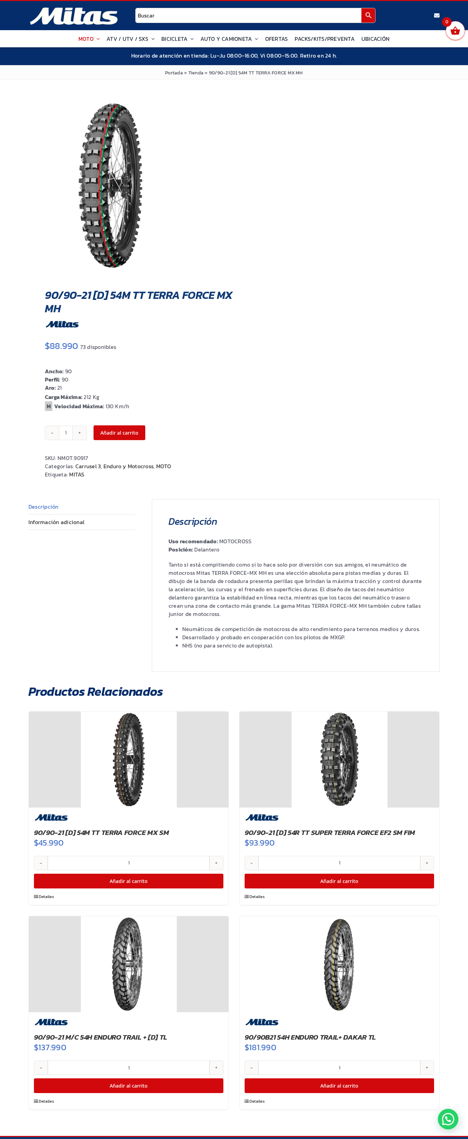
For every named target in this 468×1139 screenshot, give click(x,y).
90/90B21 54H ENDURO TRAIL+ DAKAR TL (310, 1037)
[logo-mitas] (73, 9)
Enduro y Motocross (128, 466)
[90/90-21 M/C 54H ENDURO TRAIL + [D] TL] (129, 964)
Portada (174, 72)
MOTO (163, 466)
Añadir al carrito (119, 432)
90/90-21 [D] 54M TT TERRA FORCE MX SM (101, 832)
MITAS (76, 474)
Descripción (43, 506)
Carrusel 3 (88, 466)
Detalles (46, 897)
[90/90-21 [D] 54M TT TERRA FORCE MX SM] (129, 760)
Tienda (196, 72)
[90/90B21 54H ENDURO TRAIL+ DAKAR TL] (339, 964)
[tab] (81, 506)
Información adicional (56, 522)
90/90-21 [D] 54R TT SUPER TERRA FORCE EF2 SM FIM (330, 832)
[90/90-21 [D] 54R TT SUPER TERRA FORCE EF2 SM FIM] (339, 760)
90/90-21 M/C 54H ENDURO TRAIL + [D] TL (100, 1037)
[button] (448, 1119)
